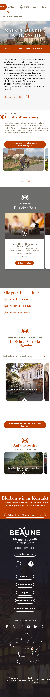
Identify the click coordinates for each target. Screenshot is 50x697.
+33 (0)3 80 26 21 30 (23, 548)
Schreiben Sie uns (25, 554)
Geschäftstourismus (25, 600)
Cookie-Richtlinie (30, 679)
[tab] (22, 356)
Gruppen (25, 592)
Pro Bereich (25, 576)
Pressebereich (25, 584)
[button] (43, 6)
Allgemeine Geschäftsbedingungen (16, 679)
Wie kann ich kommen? (25, 608)
